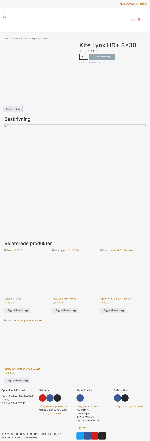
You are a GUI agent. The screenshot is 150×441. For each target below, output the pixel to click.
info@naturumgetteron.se (53, 406)
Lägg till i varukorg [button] (17, 310)
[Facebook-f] (13, 4)
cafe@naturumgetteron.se (128, 406)
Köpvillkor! (82, 427)
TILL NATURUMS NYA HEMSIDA (133, 4)
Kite (25, 38)
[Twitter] (5, 4)
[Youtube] (20, 4)
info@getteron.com (87, 406)
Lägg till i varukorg (102, 57)
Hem (6, 38)
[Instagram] (28, 4)
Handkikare (16, 38)
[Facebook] (50, 398)
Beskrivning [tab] (13, 109)
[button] (121, 20)
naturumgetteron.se (50, 413)
